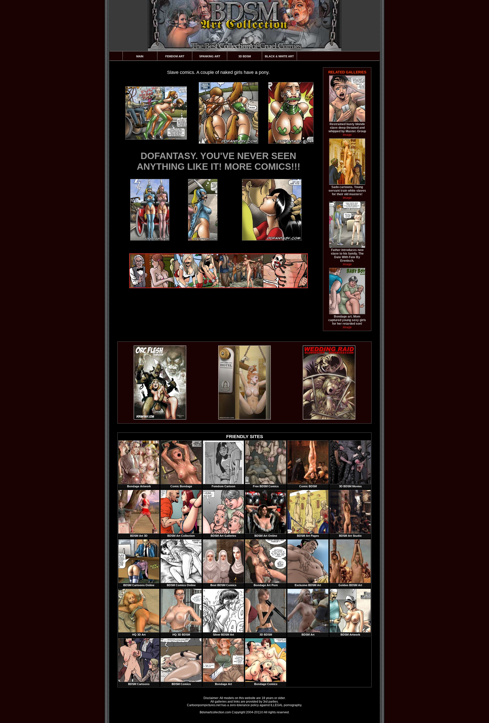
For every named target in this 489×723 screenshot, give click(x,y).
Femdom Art (174, 56)
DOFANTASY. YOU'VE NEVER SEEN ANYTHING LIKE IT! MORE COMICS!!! (218, 161)
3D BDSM (244, 56)
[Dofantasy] (160, 418)
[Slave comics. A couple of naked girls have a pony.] (155, 113)
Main (139, 56)
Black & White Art (279, 56)
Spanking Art (209, 56)
